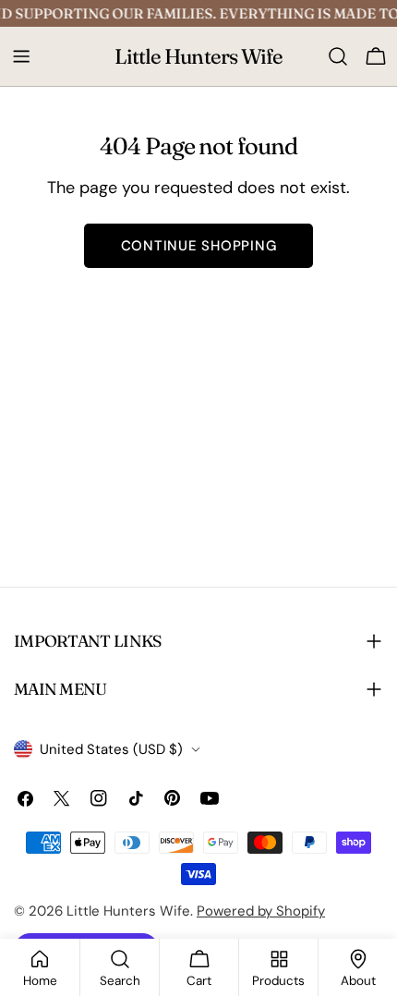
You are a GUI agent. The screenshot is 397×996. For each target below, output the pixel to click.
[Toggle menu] (21, 56)
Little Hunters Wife (198, 56)
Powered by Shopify (261, 911)
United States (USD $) (111, 749)
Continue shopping (199, 246)
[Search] (337, 56)
